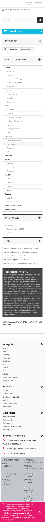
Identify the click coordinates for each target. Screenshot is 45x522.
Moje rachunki (7, 420)
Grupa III (9, 186)
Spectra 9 (21, 256)
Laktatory (8, 136)
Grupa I (9, 179)
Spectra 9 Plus (9, 256)
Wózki (7, 159)
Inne (8, 133)
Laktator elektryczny (14, 140)
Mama (7, 106)
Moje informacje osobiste (11, 426)
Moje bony (6, 430)
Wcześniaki (10, 71)
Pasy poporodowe (13, 129)
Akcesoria (10, 148)
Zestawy (9, 163)
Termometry (11, 102)
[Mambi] (22, 10)
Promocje (8, 190)
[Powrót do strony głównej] (5, 49)
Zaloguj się (38, 2)
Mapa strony (7, 407)
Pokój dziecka (11, 94)
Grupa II (9, 183)
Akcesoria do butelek (13, 206)
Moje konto (8, 412)
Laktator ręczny (12, 144)
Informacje (12, 217)
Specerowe (10, 167)
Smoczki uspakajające (14, 79)
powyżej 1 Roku (12, 202)
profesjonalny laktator (32, 248)
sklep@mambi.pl (19, 453)
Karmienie (10, 75)
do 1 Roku (10, 198)
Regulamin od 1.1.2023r (15, 229)
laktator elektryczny (11, 252)
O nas (9, 233)
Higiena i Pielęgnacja (14, 83)
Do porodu (10, 110)
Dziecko (8, 67)
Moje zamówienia (8, 417)
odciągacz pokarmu (29, 252)
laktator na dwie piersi (12, 248)
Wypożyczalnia (10, 209)
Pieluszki (10, 86)
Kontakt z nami (29, 3)
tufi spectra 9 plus (11, 260)
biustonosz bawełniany (27, 263)
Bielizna (9, 113)
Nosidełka (8, 156)
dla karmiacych (10, 263)
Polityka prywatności (10, 403)
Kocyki (9, 90)
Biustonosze (9, 152)
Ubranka (9, 98)
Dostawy (10, 225)
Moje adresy (6, 423)
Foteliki (8, 175)
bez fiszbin (24, 260)
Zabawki (8, 194)
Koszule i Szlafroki (13, 117)
